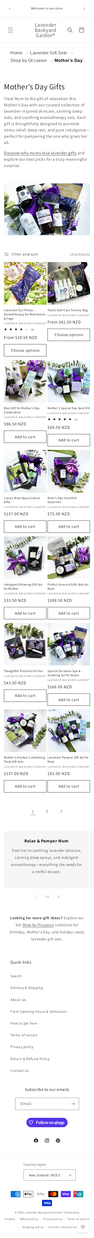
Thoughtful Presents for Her (23, 671)
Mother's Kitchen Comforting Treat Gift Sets (24, 759)
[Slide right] (58, 897)
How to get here (24, 1023)
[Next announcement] (84, 8)
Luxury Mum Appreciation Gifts (22, 500)
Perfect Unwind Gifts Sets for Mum (68, 586)
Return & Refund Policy (29, 1058)
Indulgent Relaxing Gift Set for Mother (23, 586)
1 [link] (33, 811)
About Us (18, 999)
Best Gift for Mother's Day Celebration (22, 410)
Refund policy (29, 1219)
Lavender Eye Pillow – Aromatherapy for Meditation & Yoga (24, 314)
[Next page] (61, 811)
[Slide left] (35, 897)
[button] (10, 30)
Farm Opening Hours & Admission (38, 1011)
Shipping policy (33, 1227)
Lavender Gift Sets (48, 53)
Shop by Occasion (28, 60)
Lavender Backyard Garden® (44, 1212)
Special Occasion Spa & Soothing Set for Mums (64, 673)
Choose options (25, 350)
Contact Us (19, 1070)
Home (16, 53)
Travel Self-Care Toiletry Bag (68, 310)
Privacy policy (21, 1046)
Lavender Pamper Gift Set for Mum (68, 759)
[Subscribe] (73, 1104)
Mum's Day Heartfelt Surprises (62, 500)
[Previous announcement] (9, 8)
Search (16, 976)
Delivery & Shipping (26, 987)
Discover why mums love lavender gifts (40, 153)
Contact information (63, 1227)
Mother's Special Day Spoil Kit (69, 408)
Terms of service (24, 1035)
